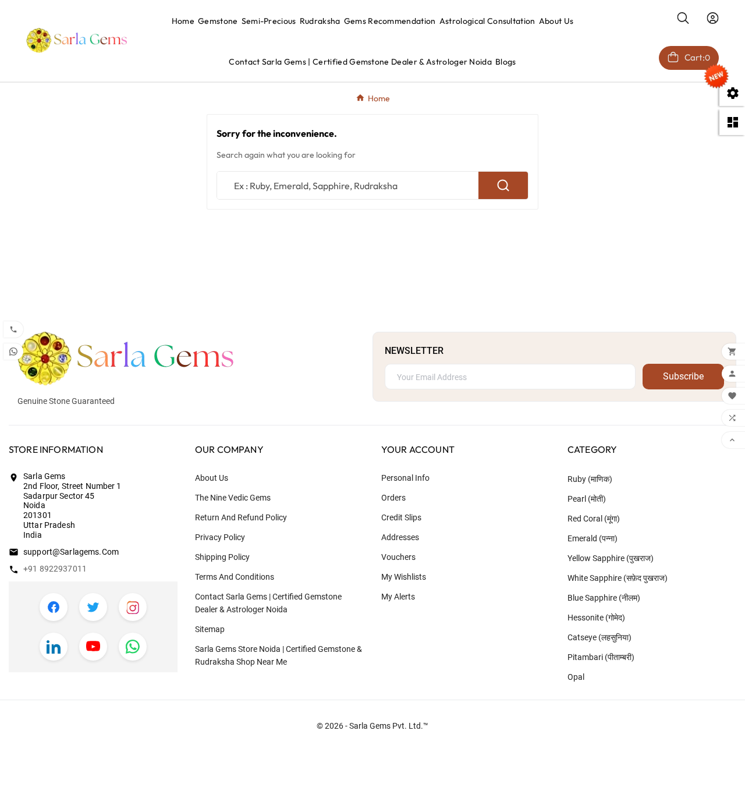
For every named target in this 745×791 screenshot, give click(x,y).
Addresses (400, 537)
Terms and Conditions (234, 576)
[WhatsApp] (133, 647)
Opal (575, 677)
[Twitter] (93, 607)
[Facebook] (54, 607)
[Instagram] (133, 607)
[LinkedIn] (54, 647)
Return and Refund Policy (241, 517)
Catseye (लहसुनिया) (599, 637)
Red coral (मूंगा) (593, 518)
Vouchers (398, 557)
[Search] (503, 185)
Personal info (405, 478)
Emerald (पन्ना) (592, 538)
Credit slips (401, 517)
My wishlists (403, 576)
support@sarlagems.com (71, 551)
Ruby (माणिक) (589, 479)
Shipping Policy (222, 557)
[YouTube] (93, 647)
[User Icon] (713, 18)
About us (211, 478)
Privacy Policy (220, 537)
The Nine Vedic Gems (233, 497)
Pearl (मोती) (586, 498)
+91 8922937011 (55, 568)
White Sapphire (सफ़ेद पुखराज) (617, 578)
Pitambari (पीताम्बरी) (600, 657)
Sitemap (210, 629)
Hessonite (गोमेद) (596, 617)
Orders (393, 497)
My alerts (398, 596)
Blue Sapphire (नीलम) (603, 597)
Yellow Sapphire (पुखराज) (610, 558)
